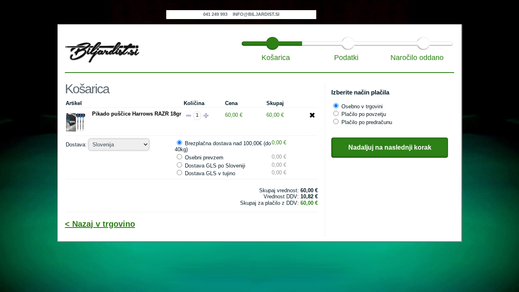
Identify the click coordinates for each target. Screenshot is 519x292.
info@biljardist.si (256, 14)
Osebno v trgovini (362, 106)
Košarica (276, 57)
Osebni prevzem (204, 158)
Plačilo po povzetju (363, 114)
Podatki (346, 57)
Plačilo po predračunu (366, 122)
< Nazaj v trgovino (100, 223)
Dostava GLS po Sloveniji (215, 166)
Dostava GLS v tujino (210, 173)
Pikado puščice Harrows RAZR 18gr (136, 114)
